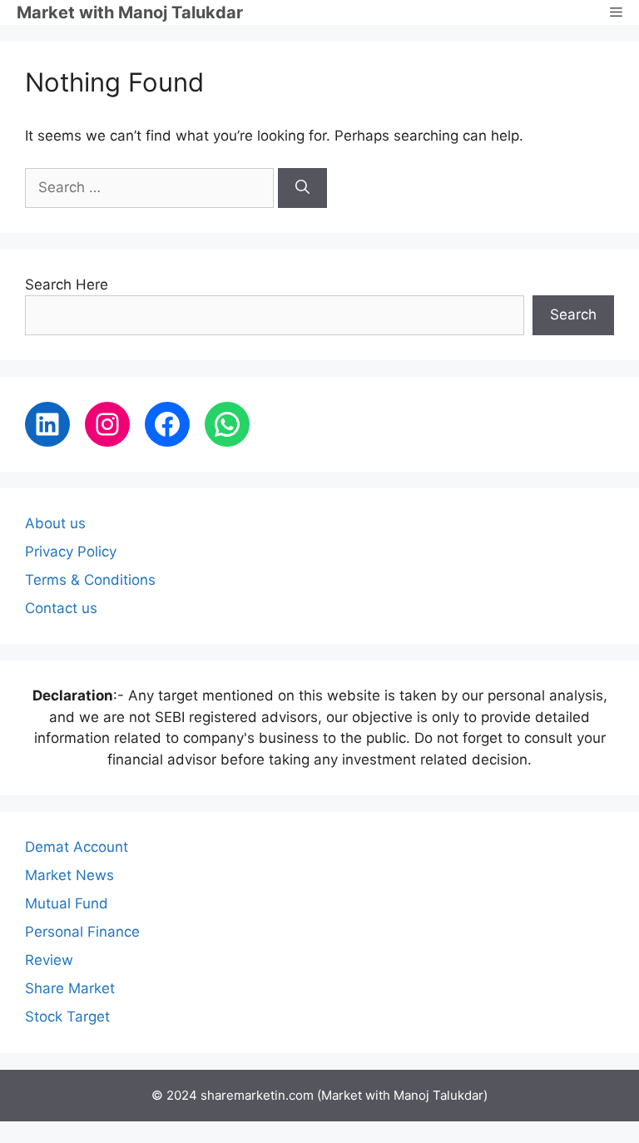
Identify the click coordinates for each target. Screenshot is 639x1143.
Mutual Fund (66, 903)
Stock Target (67, 1016)
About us (55, 523)
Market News (69, 875)
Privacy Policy (70, 551)
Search (573, 314)
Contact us (61, 608)
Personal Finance (82, 931)
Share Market (70, 988)
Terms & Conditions (90, 580)
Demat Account (76, 847)
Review (49, 960)
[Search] (302, 188)
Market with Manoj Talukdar (130, 12)
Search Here (66, 284)
